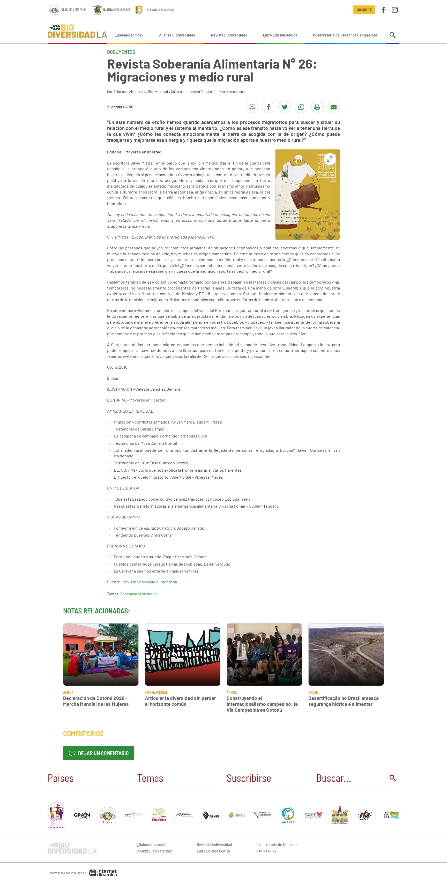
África (68, 692)
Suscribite (364, 10)
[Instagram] (394, 9)
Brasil (313, 692)
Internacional (235, 91)
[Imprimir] (317, 107)
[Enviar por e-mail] (333, 107)
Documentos (121, 52)
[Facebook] (383, 9)
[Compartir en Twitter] (284, 107)
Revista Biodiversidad (229, 34)
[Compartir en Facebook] (268, 107)
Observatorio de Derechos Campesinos (345, 34)
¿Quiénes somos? (129, 34)
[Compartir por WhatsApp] (301, 107)
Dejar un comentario (103, 753)
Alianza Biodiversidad (177, 34)
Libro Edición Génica (280, 34)
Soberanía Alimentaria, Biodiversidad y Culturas (148, 91)
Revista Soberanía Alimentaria (149, 581)
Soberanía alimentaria (138, 593)
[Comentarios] (252, 107)
